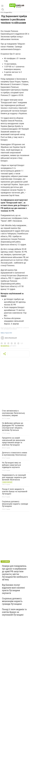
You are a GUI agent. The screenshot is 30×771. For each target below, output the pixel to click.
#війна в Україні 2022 (6, 333)
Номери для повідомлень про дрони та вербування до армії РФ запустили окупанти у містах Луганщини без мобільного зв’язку (15, 573)
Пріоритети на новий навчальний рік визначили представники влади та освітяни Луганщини (13, 441)
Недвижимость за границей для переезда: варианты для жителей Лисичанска (14, 477)
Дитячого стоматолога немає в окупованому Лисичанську (14, 453)
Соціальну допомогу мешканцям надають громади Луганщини (15, 503)
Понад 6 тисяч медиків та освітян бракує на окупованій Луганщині (14, 491)
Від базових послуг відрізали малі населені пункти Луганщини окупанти (13, 589)
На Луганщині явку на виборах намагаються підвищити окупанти (11, 464)
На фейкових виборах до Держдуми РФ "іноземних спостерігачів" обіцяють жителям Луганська (13, 426)
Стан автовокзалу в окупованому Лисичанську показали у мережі (13, 413)
